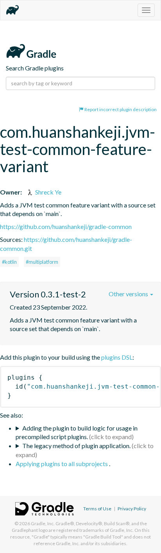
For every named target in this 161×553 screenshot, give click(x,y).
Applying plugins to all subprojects (62, 463)
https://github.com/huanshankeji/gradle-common (66, 226)
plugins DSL (116, 357)
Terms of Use (97, 509)
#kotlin (9, 262)
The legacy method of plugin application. (76, 445)
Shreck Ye (47, 192)
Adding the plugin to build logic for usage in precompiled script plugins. (77, 432)
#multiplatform (42, 262)
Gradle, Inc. (43, 523)
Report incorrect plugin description (120, 109)
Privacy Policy (132, 509)
